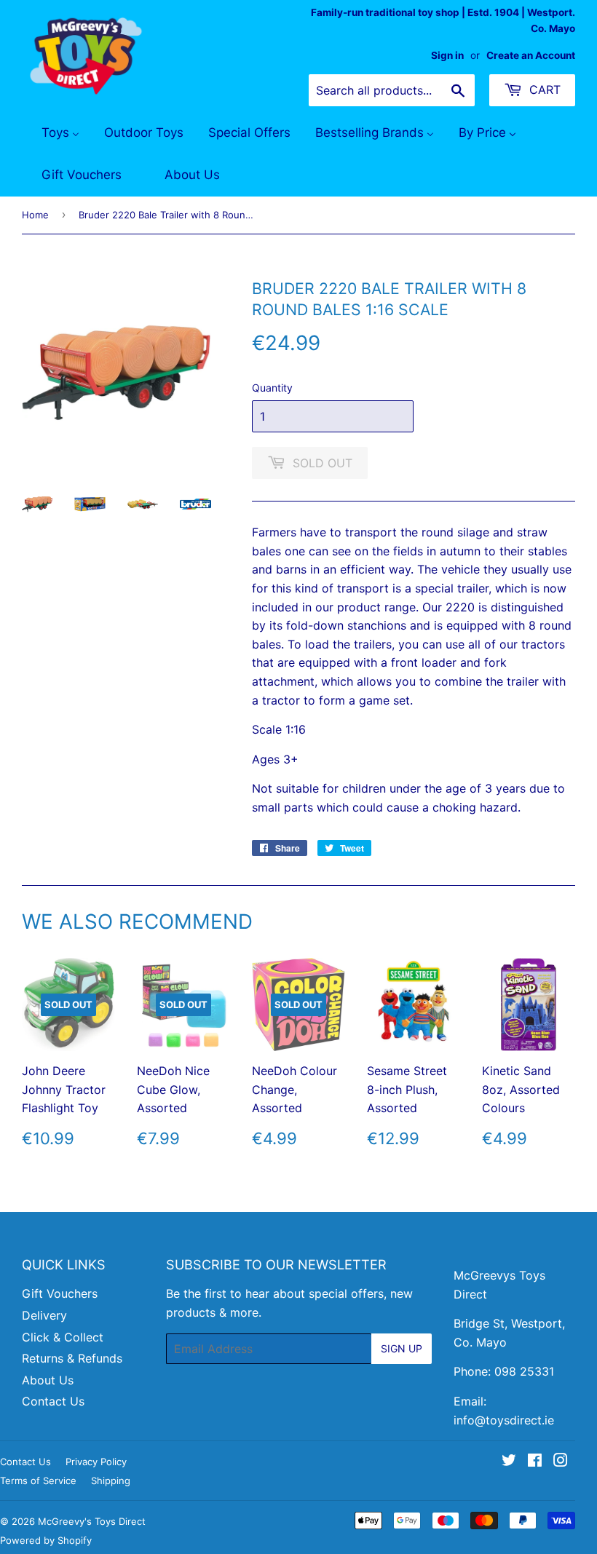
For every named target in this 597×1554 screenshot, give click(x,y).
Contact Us (53, 1401)
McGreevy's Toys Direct (92, 1521)
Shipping (110, 1480)
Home (35, 215)
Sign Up (401, 1348)
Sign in (447, 55)
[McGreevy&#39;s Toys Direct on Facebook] (534, 1461)
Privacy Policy (96, 1461)
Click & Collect (62, 1337)
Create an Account (530, 55)
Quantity (272, 387)
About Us (48, 1380)
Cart (543, 89)
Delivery (44, 1315)
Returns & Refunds (72, 1358)
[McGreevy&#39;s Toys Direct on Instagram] (560, 1461)
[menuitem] (51, 133)
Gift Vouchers (60, 1293)
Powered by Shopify (46, 1540)
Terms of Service (38, 1480)
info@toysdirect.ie (504, 1420)
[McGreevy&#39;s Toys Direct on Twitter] (509, 1461)
